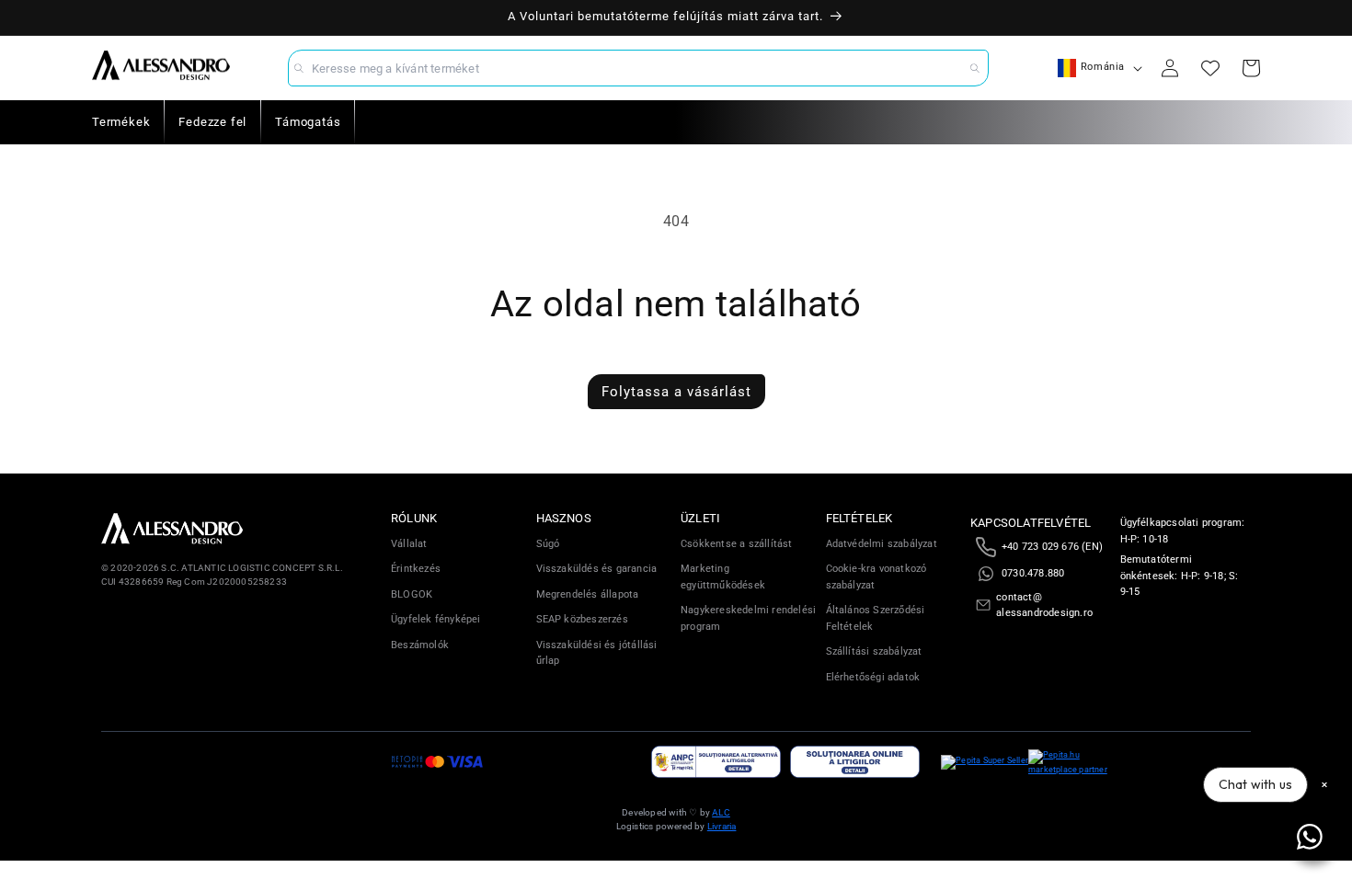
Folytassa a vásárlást (676, 391)
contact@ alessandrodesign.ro (1044, 605)
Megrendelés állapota (587, 594)
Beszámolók (420, 645)
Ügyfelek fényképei (436, 619)
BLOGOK (411, 594)
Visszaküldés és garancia (597, 569)
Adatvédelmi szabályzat (881, 544)
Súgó (548, 544)
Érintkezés (416, 569)
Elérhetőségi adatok (873, 677)
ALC (721, 812)
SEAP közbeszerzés (582, 619)
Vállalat (409, 544)
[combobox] (638, 68)
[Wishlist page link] (1210, 68)
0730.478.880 (1033, 573)
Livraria (722, 826)
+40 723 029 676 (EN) (1052, 547)
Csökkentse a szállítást (737, 544)
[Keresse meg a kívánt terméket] (975, 68)
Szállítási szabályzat (874, 651)
